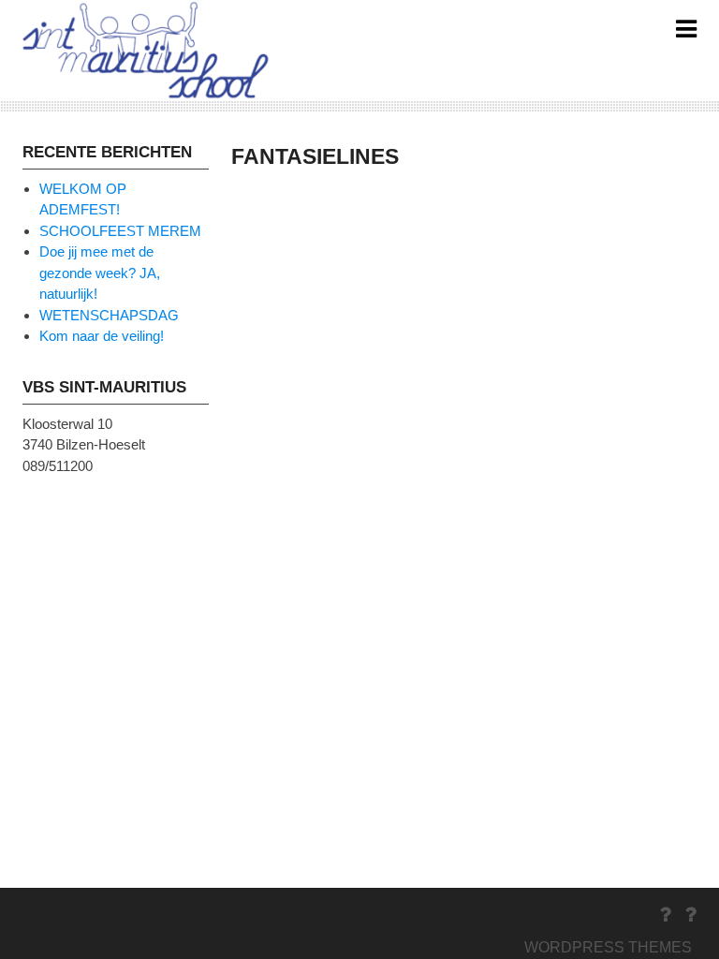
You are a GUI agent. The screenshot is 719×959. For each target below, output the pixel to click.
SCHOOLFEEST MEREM (120, 231)
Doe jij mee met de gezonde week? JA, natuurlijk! (99, 272)
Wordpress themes (608, 947)
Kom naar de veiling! (101, 336)
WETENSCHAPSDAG (109, 315)
